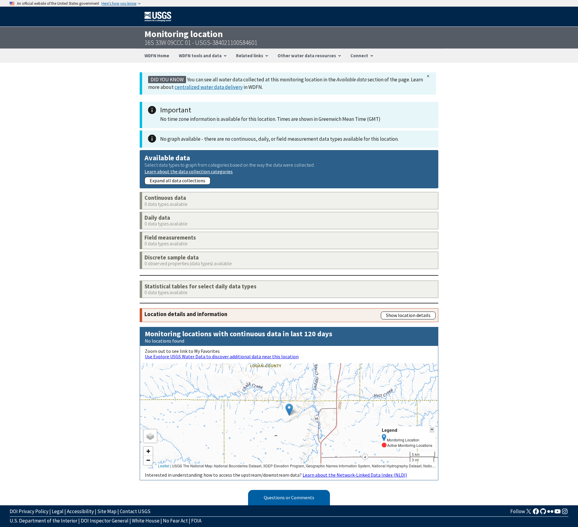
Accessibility (80, 511)
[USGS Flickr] (550, 513)
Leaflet (163, 465)
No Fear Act (175, 520)
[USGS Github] (543, 513)
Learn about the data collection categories (188, 171)
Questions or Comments (289, 497)
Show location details (408, 315)
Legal (58, 511)
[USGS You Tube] (557, 513)
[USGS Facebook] (535, 513)
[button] (289, 409)
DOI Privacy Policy (29, 511)
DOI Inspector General (105, 520)
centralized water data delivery (209, 87)
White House (146, 520)
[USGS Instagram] (564, 513)
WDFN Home (156, 55)
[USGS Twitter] (528, 513)
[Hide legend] (432, 430)
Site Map (107, 511)
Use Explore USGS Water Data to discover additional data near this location (222, 356)
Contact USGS (135, 511)
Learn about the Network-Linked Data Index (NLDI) (355, 475)
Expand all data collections (177, 180)
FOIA (196, 520)
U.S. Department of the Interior (43, 520)
